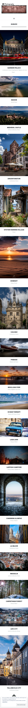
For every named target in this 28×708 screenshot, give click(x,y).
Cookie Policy (4, 701)
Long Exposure (15, 70)
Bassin (14, 100)
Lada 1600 (14, 440)
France (9, 70)
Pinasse (14, 360)
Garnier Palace (14, 68)
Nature (12, 469)
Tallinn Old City (14, 688)
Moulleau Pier (14, 387)
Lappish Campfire (14, 467)
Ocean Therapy (14, 412)
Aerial (12, 102)
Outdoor (16, 520)
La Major (14, 546)
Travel (13, 72)
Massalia (14, 574)
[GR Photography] (14, 8)
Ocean (15, 283)
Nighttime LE (21, 70)
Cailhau (14, 332)
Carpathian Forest (14, 601)
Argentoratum (14, 179)
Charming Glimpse (14, 518)
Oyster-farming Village (14, 230)
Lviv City (14, 629)
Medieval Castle (14, 127)
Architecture (5, 70)
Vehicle (15, 442)
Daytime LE (12, 362)
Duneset (14, 281)
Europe (12, 442)
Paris (26, 70)
